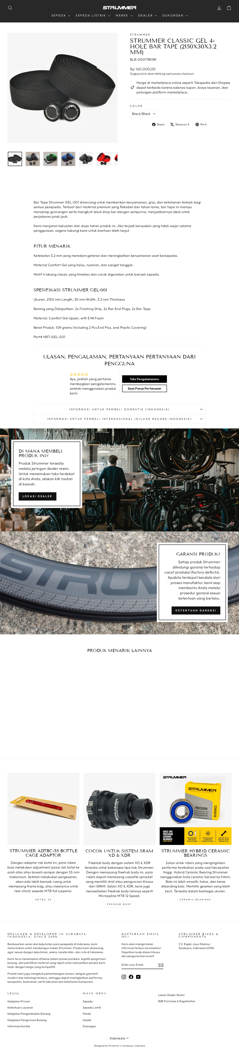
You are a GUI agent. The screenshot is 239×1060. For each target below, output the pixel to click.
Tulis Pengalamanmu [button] (144, 379)
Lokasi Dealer (37, 496)
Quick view (34, 711)
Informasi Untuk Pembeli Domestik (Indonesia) (119, 409)
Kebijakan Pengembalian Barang (28, 1013)
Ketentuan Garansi (196, 610)
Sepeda (59, 15)
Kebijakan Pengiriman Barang (26, 1020)
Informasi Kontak (18, 1026)
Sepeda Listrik (91, 15)
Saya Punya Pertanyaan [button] (144, 388)
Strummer (140, 34)
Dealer (146, 15)
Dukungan (173, 15)
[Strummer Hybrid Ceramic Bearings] (196, 809)
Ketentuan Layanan (20, 1007)
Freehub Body (119, 904)
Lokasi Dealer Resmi (171, 995)
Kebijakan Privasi (18, 1001)
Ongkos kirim (138, 73)
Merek (123, 15)
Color (136, 106)
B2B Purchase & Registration (176, 1001)
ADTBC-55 (43, 899)
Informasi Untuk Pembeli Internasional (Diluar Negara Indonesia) (119, 419)
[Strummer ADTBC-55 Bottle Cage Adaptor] (43, 809)
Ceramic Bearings (196, 899)
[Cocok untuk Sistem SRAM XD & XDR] (119, 809)
